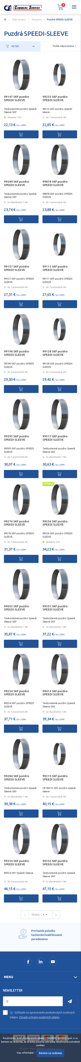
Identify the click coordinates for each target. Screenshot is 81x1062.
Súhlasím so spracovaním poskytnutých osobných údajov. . (42, 1015)
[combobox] (64, 46)
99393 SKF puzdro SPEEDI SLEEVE (16, 438)
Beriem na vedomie (50, 1053)
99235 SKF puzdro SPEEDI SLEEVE (55, 98)
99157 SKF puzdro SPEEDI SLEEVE (16, 268)
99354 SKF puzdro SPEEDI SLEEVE (16, 862)
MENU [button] (8, 977)
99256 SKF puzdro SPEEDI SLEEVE (55, 523)
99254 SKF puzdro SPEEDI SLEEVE (16, 692)
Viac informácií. (25, 1053)
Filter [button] (15, 46)
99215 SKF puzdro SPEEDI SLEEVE (55, 777)
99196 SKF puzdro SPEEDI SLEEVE (16, 353)
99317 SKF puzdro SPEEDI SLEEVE (55, 438)
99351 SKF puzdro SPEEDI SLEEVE (55, 608)
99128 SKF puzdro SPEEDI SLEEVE (55, 353)
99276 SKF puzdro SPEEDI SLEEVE (16, 523)
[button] (60, 7)
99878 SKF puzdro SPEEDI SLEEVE (55, 183)
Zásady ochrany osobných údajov (39, 1017)
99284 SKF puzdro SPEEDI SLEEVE (16, 777)
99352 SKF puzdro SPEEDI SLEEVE (55, 862)
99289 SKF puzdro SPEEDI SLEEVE (16, 183)
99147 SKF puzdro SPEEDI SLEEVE (16, 98)
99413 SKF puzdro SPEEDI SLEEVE (55, 692)
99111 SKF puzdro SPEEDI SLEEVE (55, 268)
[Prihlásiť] (70, 1001)
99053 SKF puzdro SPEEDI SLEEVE (16, 608)
